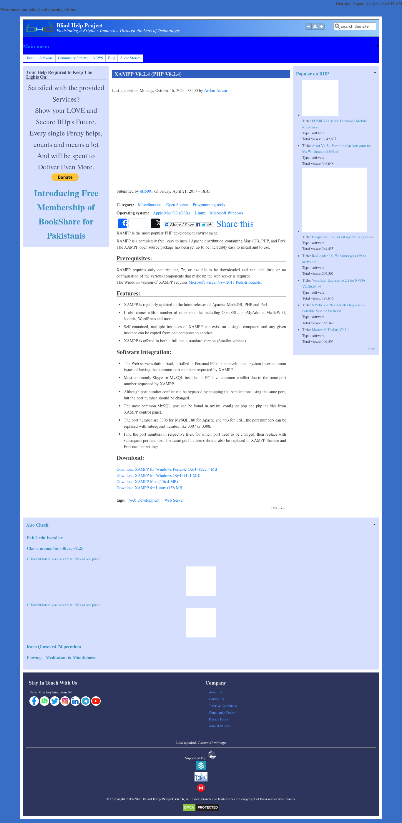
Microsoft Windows (226, 213)
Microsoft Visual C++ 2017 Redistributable (225, 282)
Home (29, 57)
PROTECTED (208, 807)
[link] (201, 46)
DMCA (189, 807)
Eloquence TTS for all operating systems (342, 236)
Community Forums (73, 57)
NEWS (98, 57)
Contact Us (216, 699)
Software (46, 57)
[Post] (155, 223)
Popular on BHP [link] (312, 73)
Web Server (174, 500)
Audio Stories (130, 57)
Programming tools (209, 204)
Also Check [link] (37, 525)
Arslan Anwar (215, 90)
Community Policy (222, 712)
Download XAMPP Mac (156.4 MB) (147, 481)
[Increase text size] (321, 29)
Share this (234, 223)
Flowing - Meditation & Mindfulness (61, 657)
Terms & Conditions (223, 705)
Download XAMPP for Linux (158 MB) (150, 487)
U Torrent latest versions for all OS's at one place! (64, 558)
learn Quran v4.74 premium (54, 646)
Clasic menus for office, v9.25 (55, 548)
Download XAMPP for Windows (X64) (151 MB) (158, 475)
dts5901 (146, 191)
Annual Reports (219, 726)
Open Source (177, 204)
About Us (215, 692)
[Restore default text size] (315, 29)
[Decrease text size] (308, 29)
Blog (111, 57)
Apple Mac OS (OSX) (171, 213)
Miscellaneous (149, 204)
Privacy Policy (219, 719)
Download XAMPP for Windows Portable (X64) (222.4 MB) (168, 469)
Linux (200, 213)
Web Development (144, 500)
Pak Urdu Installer (45, 537)
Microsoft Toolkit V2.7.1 (330, 329)
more (371, 348)
